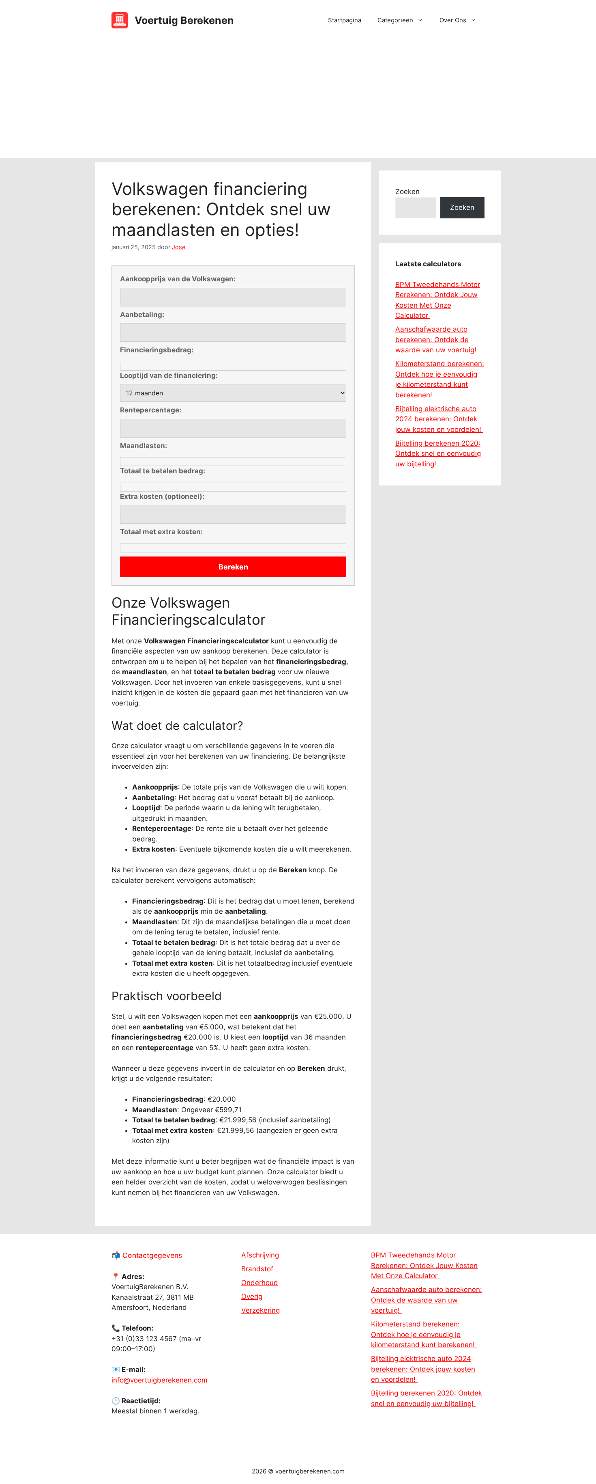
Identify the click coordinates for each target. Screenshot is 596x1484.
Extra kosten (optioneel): (162, 496)
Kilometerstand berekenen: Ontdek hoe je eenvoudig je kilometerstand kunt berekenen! (424, 1334)
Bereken (233, 567)
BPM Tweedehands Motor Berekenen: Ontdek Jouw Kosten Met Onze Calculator (424, 1265)
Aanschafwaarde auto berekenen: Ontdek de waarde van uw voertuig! (436, 339)
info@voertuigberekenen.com (159, 1380)
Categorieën (395, 20)
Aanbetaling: (142, 315)
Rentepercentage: (150, 410)
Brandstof (257, 1269)
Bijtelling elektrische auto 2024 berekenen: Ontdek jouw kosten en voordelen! (439, 419)
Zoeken (407, 192)
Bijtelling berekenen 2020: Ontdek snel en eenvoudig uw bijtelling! (438, 453)
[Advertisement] (298, 101)
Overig (251, 1296)
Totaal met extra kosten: (161, 532)
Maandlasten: (143, 446)
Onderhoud (259, 1283)
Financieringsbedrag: (156, 350)
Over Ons (452, 20)
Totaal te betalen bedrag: (162, 471)
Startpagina (344, 20)
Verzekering (260, 1310)
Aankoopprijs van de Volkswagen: (178, 279)
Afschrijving (260, 1255)
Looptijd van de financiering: (169, 375)
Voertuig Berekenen (184, 20)
